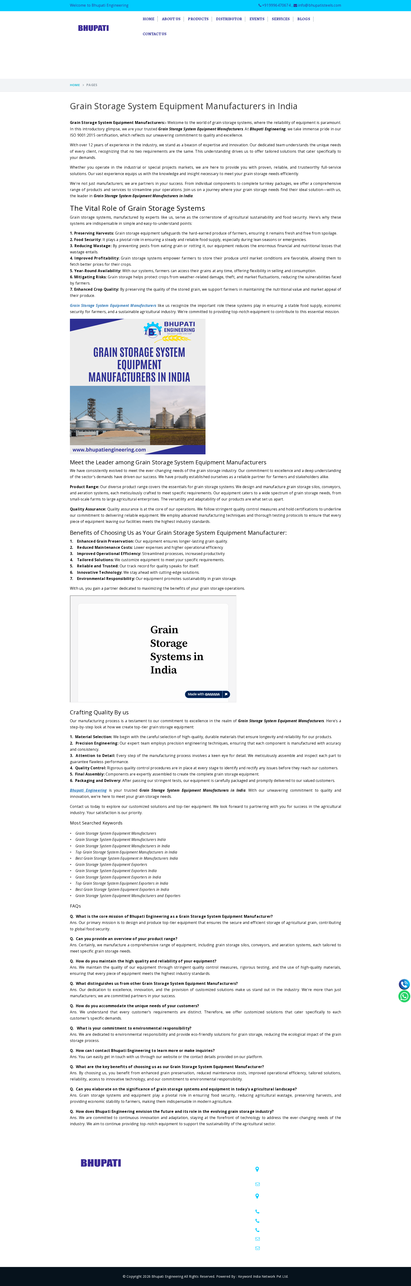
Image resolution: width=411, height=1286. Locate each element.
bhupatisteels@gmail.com (284, 1184)
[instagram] (91, 1212)
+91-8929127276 (277, 1229)
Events (257, 19)
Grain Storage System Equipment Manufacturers (113, 305)
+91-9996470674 (277, 1211)
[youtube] (101, 1212)
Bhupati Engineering (167, 1276)
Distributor (229, 19)
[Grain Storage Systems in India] (153, 701)
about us (171, 19)
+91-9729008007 (277, 1220)
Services (281, 19)
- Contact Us (215, 1213)
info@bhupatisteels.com (319, 5)
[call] (404, 984)
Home (149, 19)
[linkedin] (72, 1212)
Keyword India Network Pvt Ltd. (263, 1276)
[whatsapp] (404, 996)
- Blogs (211, 1204)
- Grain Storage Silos (164, 1166)
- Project (213, 1195)
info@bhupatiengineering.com (287, 1239)
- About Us (214, 1176)
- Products (214, 1185)
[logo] (93, 28)
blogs (303, 19)
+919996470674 (276, 5)
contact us (155, 34)
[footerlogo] (101, 1162)
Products (198, 19)
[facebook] (81, 1212)
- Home (212, 1167)
